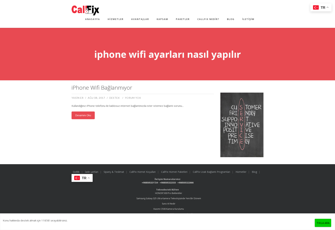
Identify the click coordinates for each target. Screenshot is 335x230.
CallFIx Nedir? (208, 19)
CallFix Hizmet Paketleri (174, 171)
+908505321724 (150, 182)
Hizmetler (116, 19)
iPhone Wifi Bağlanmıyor (102, 87)
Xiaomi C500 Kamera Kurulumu (168, 208)
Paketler (183, 19)
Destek (114, 97)
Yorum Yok (133, 97)
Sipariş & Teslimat (114, 171)
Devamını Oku (83, 115)
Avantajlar (140, 19)
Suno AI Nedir (168, 203)
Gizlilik (76, 171)
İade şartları (91, 171)
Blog (230, 19)
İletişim (248, 19)
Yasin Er (78, 97)
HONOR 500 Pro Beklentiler (168, 193)
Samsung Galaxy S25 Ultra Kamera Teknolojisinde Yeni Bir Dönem (168, 198)
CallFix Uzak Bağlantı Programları (211, 171)
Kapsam (162, 19)
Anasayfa (92, 19)
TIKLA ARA (323, 223)
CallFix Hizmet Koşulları (142, 171)
